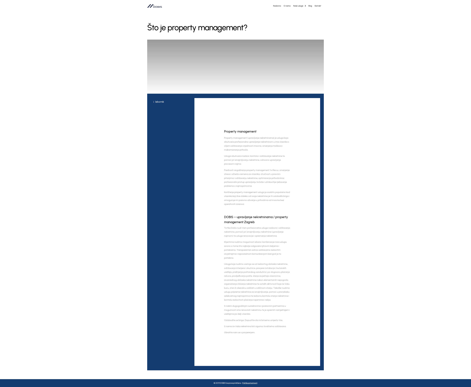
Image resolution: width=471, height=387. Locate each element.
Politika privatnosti (249, 383)
